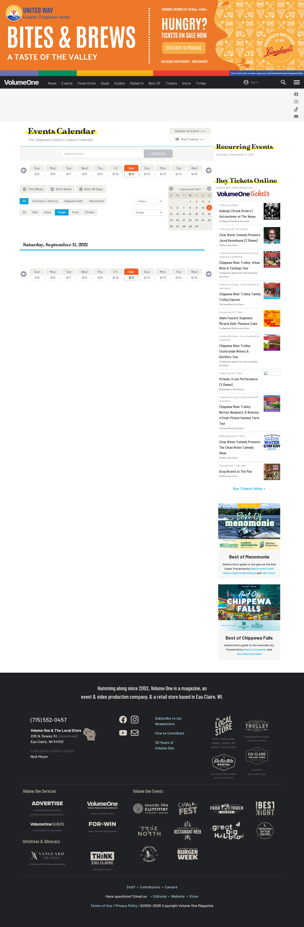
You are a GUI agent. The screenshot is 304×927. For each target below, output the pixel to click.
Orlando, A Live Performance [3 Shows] (238, 382)
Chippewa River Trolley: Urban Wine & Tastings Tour (239, 265)
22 (190, 220)
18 (209, 213)
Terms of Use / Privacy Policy (114, 905)
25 (209, 220)
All (24, 201)
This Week (35, 189)
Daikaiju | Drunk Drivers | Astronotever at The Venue (237, 213)
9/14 (178, 171)
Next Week (63, 189)
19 (171, 220)
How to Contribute (169, 733)
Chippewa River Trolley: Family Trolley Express (240, 297)
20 (177, 220)
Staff (131, 887)
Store (186, 83)
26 (171, 226)
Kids (35, 212)
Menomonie (96, 201)
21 (184, 220)
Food (75, 212)
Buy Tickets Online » (249, 488)
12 (171, 213)
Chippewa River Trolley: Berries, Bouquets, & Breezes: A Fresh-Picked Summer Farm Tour (239, 415)
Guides (119, 83)
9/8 (84, 171)
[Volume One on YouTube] (296, 116)
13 (177, 213)
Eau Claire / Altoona (44, 201)
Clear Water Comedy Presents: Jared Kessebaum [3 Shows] (240, 237)
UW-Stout (268, 573)
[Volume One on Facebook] (296, 94)
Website (178, 896)
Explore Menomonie (243, 573)
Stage (62, 212)
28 (183, 226)
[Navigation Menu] (297, 82)
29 (190, 226)
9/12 (147, 171)
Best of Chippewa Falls (249, 638)
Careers (171, 887)
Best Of (154, 83)
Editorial (160, 896)
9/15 (194, 171)
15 (190, 213)
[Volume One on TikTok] (296, 109)
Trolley (201, 83)
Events (67, 83)
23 (196, 220)
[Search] (283, 82)
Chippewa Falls (73, 201)
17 (203, 213)
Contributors (150, 887)
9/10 (116, 171)
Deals (105, 83)
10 (203, 207)
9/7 (68, 171)
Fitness (90, 212)
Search (158, 153)
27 (177, 226)
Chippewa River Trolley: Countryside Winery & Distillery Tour (235, 351)
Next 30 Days (93, 189)
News (52, 83)
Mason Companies (255, 649)
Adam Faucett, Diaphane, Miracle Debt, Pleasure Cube (238, 321)
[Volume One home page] (24, 83)
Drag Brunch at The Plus (235, 471)
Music (47, 212)
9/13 (163, 171)
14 (184, 213)
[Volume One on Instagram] (296, 101)
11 (209, 207)
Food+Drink (87, 83)
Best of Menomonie (249, 557)
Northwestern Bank (249, 653)
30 (196, 226)
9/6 (53, 171)
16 (196, 213)
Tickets (171, 83)
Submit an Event (190, 131)
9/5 (37, 171)
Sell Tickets (193, 139)
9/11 (131, 171)
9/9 (100, 171)
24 (202, 220)
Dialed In (137, 83)
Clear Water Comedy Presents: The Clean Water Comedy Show (240, 447)
